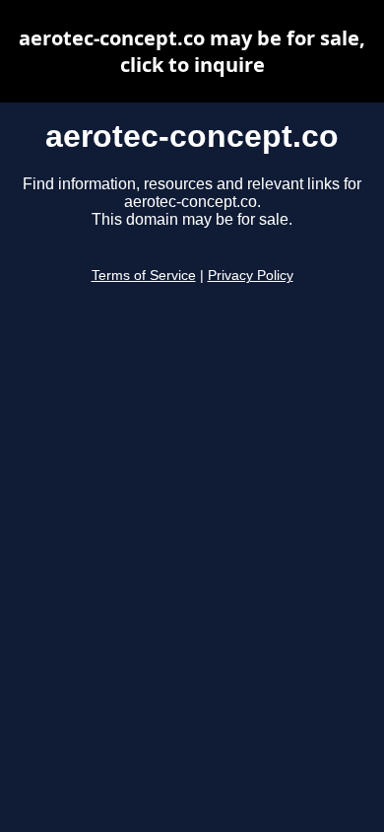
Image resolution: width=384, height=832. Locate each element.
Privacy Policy (250, 275)
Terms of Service (144, 275)
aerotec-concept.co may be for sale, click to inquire (192, 51)
